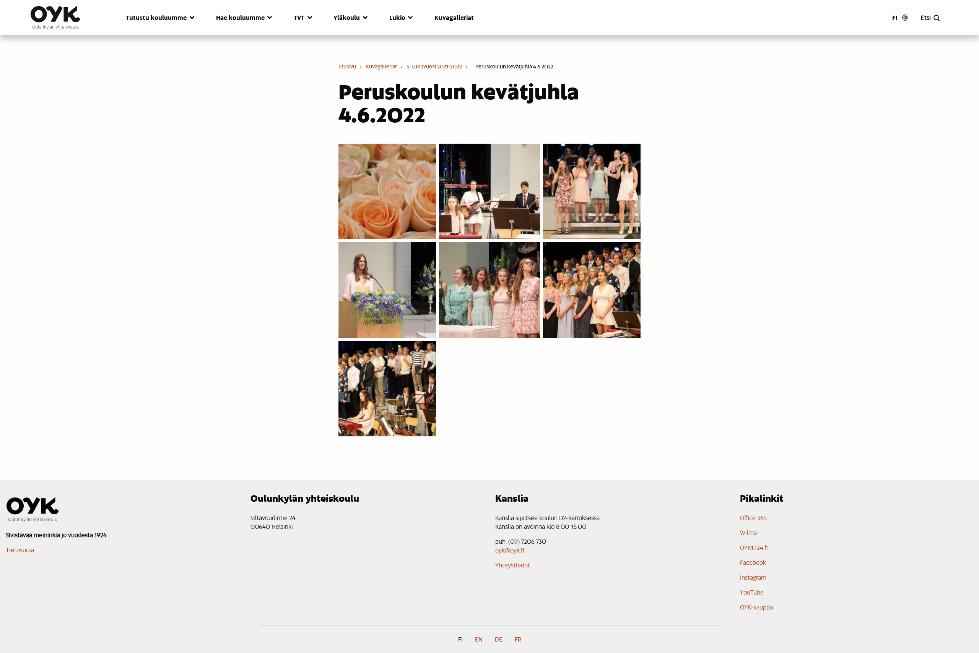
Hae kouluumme (240, 17)
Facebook (753, 562)
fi (895, 17)
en (479, 639)
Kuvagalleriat (454, 17)
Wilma (748, 532)
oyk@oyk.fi (509, 550)
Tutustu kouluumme (156, 17)
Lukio (397, 17)
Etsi (926, 17)
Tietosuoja (20, 550)
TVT (299, 17)
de (499, 639)
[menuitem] (158, 22)
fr (518, 639)
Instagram (753, 577)
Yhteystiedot (512, 565)
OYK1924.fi (754, 547)
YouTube (752, 592)
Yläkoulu (346, 17)
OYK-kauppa (756, 607)
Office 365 (753, 518)
